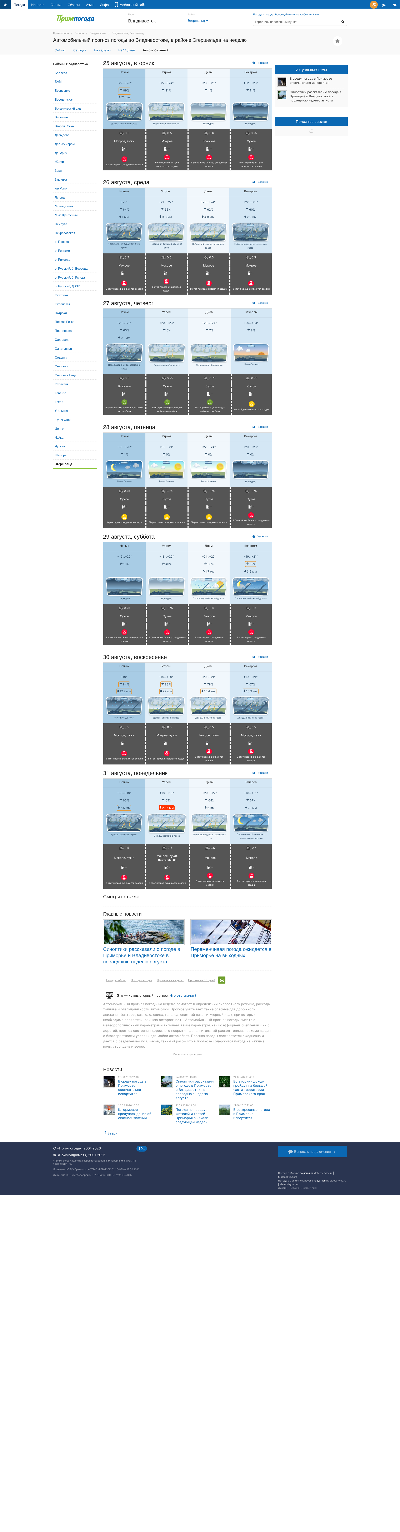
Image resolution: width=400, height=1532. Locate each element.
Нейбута (61, 224)
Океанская (62, 304)
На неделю (102, 50)
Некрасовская (65, 233)
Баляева (61, 72)
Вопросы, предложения (312, 1151)
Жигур (59, 161)
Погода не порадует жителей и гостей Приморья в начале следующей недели (192, 1115)
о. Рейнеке (62, 250)
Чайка (59, 437)
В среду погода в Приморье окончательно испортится (132, 1087)
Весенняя (62, 117)
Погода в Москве (288, 1173)
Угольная (61, 410)
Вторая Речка (64, 126)
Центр (59, 428)
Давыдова (62, 135)
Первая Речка (64, 321)
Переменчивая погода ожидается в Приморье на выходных (231, 952)
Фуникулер (62, 419)
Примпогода (61, 33)
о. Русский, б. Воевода (71, 268)
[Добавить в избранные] (337, 41)
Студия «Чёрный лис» (304, 1187)
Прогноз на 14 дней (201, 980)
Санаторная (63, 348)
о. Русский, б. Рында (70, 277)
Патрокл (61, 313)
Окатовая (62, 295)
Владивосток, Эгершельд (128, 33)
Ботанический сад (68, 108)
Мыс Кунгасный (66, 215)
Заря (58, 170)
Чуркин (60, 446)
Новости (37, 4)
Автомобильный (155, 50)
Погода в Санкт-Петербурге (295, 1180)
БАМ (58, 81)
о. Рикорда (62, 259)
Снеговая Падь (65, 375)
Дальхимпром (65, 144)
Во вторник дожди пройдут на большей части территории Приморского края (250, 1087)
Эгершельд (199, 20)
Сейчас (60, 50)
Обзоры (74, 4)
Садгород (62, 339)
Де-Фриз (61, 153)
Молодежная (64, 206)
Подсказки (262, 62)
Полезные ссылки (311, 121)
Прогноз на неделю (170, 980)
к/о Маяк (61, 188)
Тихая (59, 401)
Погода (19, 4)
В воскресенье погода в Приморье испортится (251, 1113)
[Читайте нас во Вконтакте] (394, 4)
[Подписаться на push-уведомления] (374, 4)
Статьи (56, 4)
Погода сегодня (141, 980)
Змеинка (61, 179)
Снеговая (61, 366)
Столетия (61, 384)
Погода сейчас (116, 980)
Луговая (60, 197)
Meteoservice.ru (323, 1173)
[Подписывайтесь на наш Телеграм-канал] (384, 4)
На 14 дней (126, 50)
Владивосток (142, 20)
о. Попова (62, 241)
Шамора (60, 455)
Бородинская (64, 99)
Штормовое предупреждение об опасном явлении (134, 1113)
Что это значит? (183, 995)
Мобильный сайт (131, 4)
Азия (90, 4)
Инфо (104, 4)
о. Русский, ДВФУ (67, 286)
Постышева (63, 330)
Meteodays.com (287, 1176)
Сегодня (79, 50)
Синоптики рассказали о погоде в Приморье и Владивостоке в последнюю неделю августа (141, 955)
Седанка (61, 357)
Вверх (112, 1133)
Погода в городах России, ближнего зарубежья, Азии (286, 14)
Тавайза (60, 393)
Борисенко (62, 90)
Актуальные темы (311, 69)
